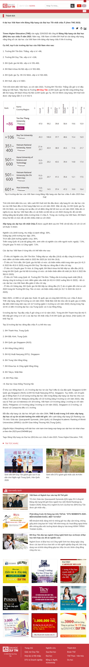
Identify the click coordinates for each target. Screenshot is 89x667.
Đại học (49, 656)
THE (81, 437)
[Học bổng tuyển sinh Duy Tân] (73, 622)
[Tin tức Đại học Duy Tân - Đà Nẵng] (19, 6)
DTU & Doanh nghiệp (33, 660)
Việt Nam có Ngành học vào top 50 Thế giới (49, 492)
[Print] (81, 29)
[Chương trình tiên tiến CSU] (16, 568)
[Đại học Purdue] (16, 595)
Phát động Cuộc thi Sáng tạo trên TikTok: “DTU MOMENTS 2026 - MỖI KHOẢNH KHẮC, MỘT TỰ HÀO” (58, 512)
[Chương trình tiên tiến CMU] (73, 568)
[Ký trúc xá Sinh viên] (16, 622)
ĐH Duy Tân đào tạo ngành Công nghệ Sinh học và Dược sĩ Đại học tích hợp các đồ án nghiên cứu (58, 533)
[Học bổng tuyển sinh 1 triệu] (44, 622)
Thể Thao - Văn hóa (75, 656)
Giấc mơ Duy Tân (32, 652)
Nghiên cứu (51, 648)
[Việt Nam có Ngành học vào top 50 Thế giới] (15, 499)
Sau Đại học (51, 652)
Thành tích (71, 648)
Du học (70, 660)
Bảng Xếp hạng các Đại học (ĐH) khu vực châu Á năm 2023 (32, 437)
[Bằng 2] (73, 595)
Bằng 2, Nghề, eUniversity (52, 661)
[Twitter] (77, 29)
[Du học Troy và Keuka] (44, 595)
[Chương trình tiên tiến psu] (44, 568)
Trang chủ (29, 648)
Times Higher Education (68, 437)
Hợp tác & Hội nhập (33, 656)
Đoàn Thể (71, 652)
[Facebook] (73, 29)
